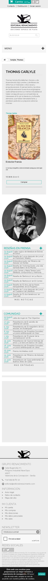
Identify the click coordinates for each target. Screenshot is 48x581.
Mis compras (10, 510)
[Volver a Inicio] (4, 59)
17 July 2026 (7, 323)
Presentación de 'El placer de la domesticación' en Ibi (26, 337)
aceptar (42, 574)
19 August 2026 (8, 318)
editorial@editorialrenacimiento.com (20, 484)
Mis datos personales (14, 516)
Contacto (11, 6)
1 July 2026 (6, 337)
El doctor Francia (14, 162)
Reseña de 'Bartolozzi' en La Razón (27, 276)
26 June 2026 (7, 346)
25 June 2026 (7, 351)
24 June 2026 (7, 356)
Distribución (22, 6)
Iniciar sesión (35, 6)
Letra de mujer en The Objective (26, 318)
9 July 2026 (6, 327)
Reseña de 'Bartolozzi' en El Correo (27, 281)
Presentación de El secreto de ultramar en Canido (25, 323)
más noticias (24, 300)
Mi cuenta (9, 508)
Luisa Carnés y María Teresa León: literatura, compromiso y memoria (27, 271)
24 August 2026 (8, 252)
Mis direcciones (11, 513)
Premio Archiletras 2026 (23, 351)
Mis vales (9, 519)
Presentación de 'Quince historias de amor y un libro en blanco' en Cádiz (28, 342)
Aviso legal (9, 492)
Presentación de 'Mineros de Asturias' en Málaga (28, 356)
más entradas (24, 365)
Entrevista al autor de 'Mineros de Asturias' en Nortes (26, 262)
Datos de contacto (12, 495)
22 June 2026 (7, 361)
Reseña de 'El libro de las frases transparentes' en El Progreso (26, 286)
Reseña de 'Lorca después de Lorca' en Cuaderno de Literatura (28, 290)
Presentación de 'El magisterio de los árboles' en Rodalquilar (28, 327)
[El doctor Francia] (24, 137)
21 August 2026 (8, 286)
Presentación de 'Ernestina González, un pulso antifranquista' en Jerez (28, 346)
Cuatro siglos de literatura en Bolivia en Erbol (28, 252)
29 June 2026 (7, 342)
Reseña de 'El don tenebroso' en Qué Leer (26, 295)
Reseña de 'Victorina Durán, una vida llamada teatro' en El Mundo (28, 267)
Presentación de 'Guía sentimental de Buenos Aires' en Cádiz (28, 361)
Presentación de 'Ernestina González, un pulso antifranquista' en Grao (28, 332)
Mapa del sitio (11, 498)
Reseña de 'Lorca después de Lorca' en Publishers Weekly (28, 257)
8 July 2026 (6, 332)
